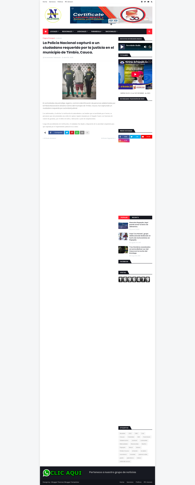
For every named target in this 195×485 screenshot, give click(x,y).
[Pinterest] (72, 132)
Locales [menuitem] (53, 31)
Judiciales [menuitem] (81, 31)
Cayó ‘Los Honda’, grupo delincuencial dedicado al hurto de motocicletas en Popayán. (139, 237)
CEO (130, 433)
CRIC (136, 433)
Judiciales (143, 440)
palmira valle (143, 454)
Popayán (122, 447)
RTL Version (69, 2)
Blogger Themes (57, 482)
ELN (139, 437)
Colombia (131, 437)
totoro (139, 458)
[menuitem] (45, 31)
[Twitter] (67, 132)
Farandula (146, 437)
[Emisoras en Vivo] (150, 46)
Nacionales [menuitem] (111, 31)
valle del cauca (125, 461)
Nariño (144, 444)
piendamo (130, 458)
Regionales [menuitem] (67, 31)
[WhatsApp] (77, 132)
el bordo (134, 451)
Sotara (138, 447)
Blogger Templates (72, 482)
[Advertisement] (135, 179)
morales (132, 454)
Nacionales (134, 444)
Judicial (59, 38)
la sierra (143, 451)
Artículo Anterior (50, 138)
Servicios (52, 2)
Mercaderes (124, 444)
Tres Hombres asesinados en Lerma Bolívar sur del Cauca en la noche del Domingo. (139, 250)
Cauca (122, 437)
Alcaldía (122, 433)
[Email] (82, 132)
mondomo (123, 454)
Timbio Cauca (124, 451)
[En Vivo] (122, 47)
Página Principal (49, 38)
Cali (142, 433)
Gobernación (124, 440)
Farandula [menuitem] (96, 31)
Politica (60, 2)
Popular (124, 217)
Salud (131, 447)
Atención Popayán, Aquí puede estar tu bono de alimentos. (138, 225)
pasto (121, 458)
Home (45, 2)
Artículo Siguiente (107, 138)
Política (138, 482)
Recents (135, 217)
